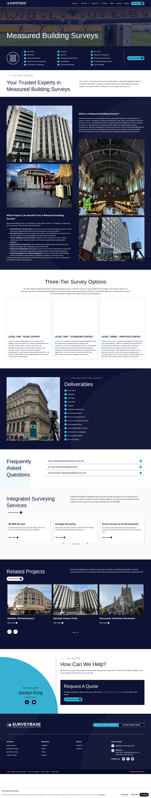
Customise (124, 794)
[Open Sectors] (98, 3)
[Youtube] (132, 758)
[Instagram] (128, 758)
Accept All (144, 794)
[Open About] (78, 3)
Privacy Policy (45, 771)
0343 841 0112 (125, 746)
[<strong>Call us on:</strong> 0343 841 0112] (112, 745)
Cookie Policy (101, 794)
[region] (75, 793)
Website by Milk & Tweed (137, 771)
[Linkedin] (123, 758)
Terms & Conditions (33, 771)
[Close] (149, 790)
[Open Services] (88, 3)
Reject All (134, 794)
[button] (95, 461)
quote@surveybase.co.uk (112, 692)
